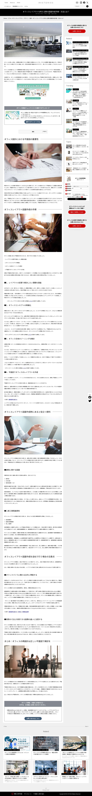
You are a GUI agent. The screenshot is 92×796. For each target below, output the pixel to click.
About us (12, 2)
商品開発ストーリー (18, 6)
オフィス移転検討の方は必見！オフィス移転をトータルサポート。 (80, 147)
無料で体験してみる (77, 212)
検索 (87, 6)
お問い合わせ (77, 31)
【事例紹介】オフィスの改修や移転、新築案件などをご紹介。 (80, 168)
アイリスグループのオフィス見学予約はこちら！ (80, 158)
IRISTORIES (46, 3)
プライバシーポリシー (71, 196)
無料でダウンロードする (33, 122)
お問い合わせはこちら (33, 718)
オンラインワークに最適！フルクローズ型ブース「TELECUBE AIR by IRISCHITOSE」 (80, 153)
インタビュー (7, 6)
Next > (87, 726)
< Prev (5, 726)
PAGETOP (46, 790)
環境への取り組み (39, 794)
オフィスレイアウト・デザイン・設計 (22, 18)
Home (6, 2)
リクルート (28, 794)
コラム (26, 6)
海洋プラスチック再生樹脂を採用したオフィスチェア (80, 163)
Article (18, 2)
